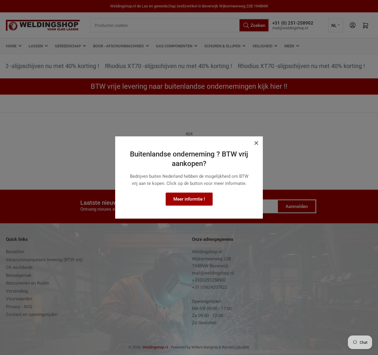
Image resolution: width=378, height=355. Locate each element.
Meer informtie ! (189, 199)
